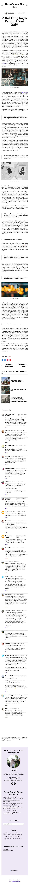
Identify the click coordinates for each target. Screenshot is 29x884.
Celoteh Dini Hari (9, 675)
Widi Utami (8, 481)
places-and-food (8, 838)
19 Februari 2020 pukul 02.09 (21, 655)
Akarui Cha (8, 548)
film (11, 836)
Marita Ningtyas (9, 695)
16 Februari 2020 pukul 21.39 (18, 594)
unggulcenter (8, 511)
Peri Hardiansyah (10, 445)
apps (5, 833)
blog (20, 833)
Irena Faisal (8, 643)
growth (9, 356)
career (9, 834)
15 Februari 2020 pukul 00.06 (18, 430)
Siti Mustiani (8, 594)
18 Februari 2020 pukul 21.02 (18, 643)
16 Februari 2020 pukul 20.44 (16, 576)
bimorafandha (9, 631)
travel (5, 840)
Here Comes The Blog (14, 5)
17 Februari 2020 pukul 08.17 (21, 610)
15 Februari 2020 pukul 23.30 (19, 511)
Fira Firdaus (8, 430)
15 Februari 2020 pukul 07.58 (17, 456)
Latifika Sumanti (9, 655)
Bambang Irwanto (10, 610)
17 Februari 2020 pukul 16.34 (19, 631)
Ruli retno (7, 456)
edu (20, 834)
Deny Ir (7, 576)
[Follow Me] (15, 784)
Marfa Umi (11, 13)
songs (19, 838)
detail (24, 245)
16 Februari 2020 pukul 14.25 (17, 548)
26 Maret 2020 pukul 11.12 (14, 708)
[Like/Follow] (12, 784)
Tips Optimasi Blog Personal (10, 810)
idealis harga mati (18, 54)
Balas (6, 427)
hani (6, 561)
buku (4, 834)
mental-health (18, 836)
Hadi (6, 708)
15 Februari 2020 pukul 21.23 (21, 468)
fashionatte (6, 836)
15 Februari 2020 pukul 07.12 (21, 445)
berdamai (4, 63)
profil (15, 838)
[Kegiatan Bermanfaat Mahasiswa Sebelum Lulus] (6, 381)
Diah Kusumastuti (10, 468)
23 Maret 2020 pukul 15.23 (20, 695)
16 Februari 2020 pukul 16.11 (13, 561)
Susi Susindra (8, 521)
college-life (15, 834)
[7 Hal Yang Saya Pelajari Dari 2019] (6, 390)
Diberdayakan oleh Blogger (15, 881)
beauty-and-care (12, 833)
